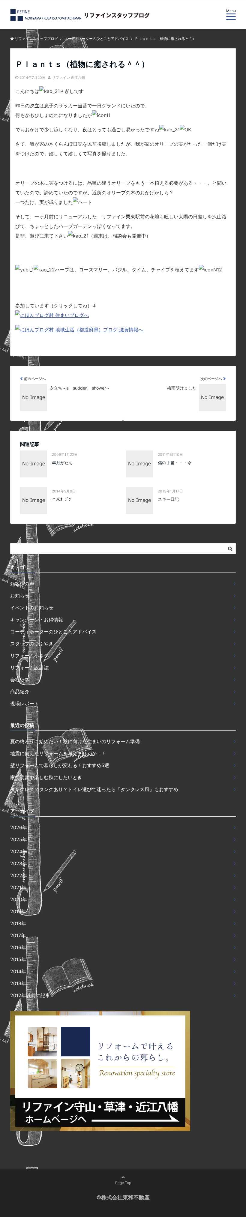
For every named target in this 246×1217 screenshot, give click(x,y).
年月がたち (62, 462)
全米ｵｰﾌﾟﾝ (61, 499)
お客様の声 (22, 584)
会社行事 (19, 680)
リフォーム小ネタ (29, 656)
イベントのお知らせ (31, 608)
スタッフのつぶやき (31, 644)
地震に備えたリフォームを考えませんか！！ (58, 753)
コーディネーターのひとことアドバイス (53, 632)
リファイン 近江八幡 (68, 77)
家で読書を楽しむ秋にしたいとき (46, 777)
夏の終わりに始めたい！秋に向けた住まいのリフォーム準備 (75, 741)
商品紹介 (19, 692)
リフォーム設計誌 (29, 668)
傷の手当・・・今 (174, 462)
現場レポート (24, 704)
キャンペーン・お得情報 (36, 620)
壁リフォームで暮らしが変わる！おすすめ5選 (59, 765)
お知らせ (19, 596)
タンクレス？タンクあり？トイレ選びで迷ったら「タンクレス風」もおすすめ (94, 789)
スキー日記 (168, 499)
